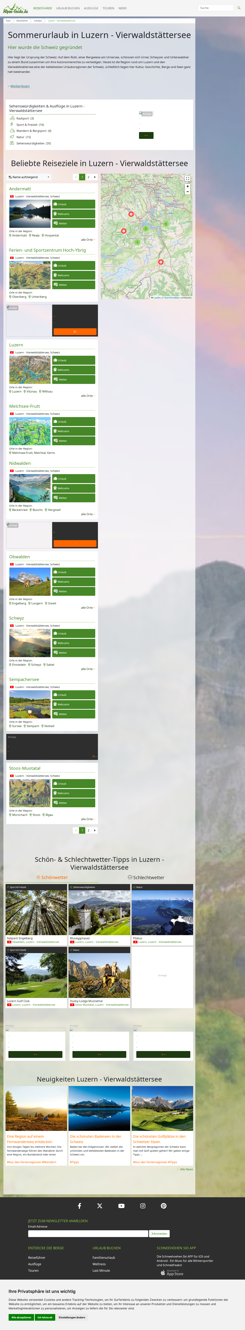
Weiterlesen (20, 86)
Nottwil (49, 726)
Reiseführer (42, 8)
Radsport (25, 118)
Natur (24, 137)
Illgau (49, 815)
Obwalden (19, 557)
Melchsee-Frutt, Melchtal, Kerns (33, 453)
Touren (108, 8)
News (123, 8)
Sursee (17, 726)
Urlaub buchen (68, 8)
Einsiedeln (19, 665)
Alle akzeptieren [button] (21, 1317)
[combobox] (28, 177)
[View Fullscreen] (187, 178)
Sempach (33, 726)
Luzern (16, 345)
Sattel (50, 665)
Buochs (38, 510)
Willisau (47, 391)
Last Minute (101, 1270)
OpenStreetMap (172, 297)
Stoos (36, 815)
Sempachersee (24, 679)
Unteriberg (39, 297)
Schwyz (16, 618)
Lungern (37, 603)
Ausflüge (91, 8)
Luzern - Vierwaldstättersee (62, 20)
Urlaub (62, 204)
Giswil (52, 603)
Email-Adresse (37, 1226)
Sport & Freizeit (30, 125)
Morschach (19, 815)
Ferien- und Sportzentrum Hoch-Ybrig (47, 250)
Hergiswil (54, 510)
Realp (36, 235)
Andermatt (20, 189)
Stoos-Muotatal (24, 768)
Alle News (186, 1169)
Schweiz (38, 20)
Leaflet (156, 297)
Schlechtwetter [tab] (148, 877)
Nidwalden (20, 463)
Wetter (63, 223)
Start (8, 20)
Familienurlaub (104, 1257)
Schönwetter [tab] (54, 877)
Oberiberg (19, 297)
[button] (123, 231)
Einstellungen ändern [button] (72, 1317)
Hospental (52, 235)
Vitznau (32, 391)
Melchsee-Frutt (24, 406)
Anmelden (160, 1234)
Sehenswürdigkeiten (34, 143)
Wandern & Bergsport (34, 131)
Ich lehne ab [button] (45, 1317)
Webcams (63, 214)
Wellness (99, 1264)
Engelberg (19, 603)
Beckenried (19, 510)
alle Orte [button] (87, 240)
